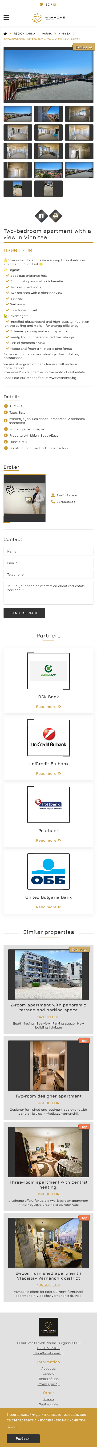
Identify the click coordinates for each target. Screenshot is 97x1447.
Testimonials (48, 1404)
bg (47, 4)
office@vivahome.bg (48, 1353)
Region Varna (24, 33)
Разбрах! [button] (23, 1438)
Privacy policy (49, 1384)
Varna (47, 33)
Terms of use (49, 1379)
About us (48, 1368)
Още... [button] (13, 1426)
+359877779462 (48, 1348)
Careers (49, 1373)
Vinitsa (64, 33)
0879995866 (66, 501)
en (55, 4)
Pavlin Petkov (67, 495)
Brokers (48, 1399)
